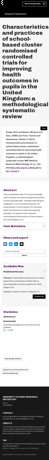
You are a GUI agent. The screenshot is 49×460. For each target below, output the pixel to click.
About (5, 403)
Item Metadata (14, 226)
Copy (43, 127)
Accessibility (7, 405)
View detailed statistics (13, 359)
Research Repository (15, 14)
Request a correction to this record (15, 370)
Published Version (13, 272)
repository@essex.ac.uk (24, 419)
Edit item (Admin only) (10, 373)
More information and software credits (17, 433)
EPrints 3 (6, 429)
